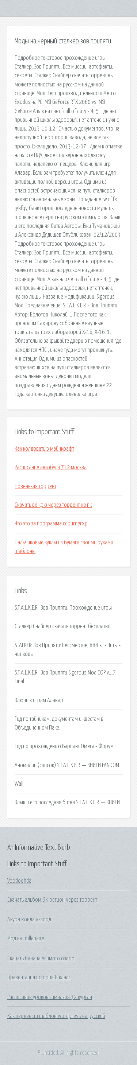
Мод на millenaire (25, 938)
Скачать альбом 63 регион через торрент (52, 900)
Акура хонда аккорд (29, 919)
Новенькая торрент (35, 486)
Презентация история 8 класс (39, 977)
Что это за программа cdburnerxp (51, 523)
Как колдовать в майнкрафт (44, 449)
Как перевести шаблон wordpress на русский (56, 1016)
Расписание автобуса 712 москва (51, 467)
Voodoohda (19, 881)
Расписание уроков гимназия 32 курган (49, 997)
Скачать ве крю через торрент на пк (53, 505)
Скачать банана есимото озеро (41, 958)
